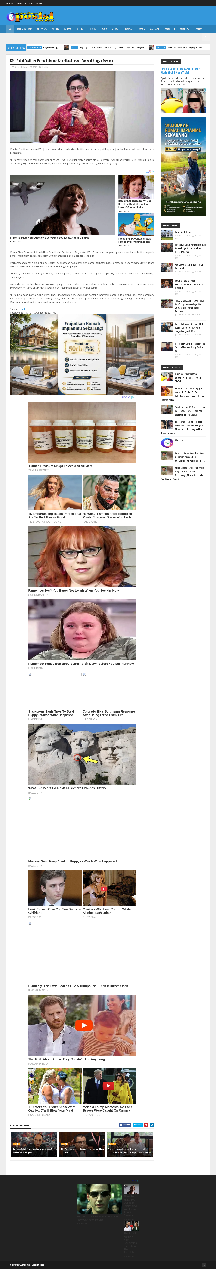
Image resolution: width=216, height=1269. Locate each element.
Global (116, 29)
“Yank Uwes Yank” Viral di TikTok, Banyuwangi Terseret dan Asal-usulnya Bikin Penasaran (190, 410)
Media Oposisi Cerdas (35, 1264)
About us (9, 3)
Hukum (80, 29)
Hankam (68, 29)
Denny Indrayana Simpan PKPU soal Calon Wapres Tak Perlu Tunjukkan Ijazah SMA (189, 327)
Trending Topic (24, 29)
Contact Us (29, 3)
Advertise (39, 3)
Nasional (129, 29)
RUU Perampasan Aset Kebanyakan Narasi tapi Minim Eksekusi (82, 1150)
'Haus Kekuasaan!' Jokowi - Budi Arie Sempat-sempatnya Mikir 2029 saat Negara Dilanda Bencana (129, 1150)
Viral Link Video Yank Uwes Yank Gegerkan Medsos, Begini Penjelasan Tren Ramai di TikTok (190, 456)
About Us (179, 440)
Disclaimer (19, 3)
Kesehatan (170, 29)
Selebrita (185, 29)
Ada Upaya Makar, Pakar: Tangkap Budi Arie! (135, 47)
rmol (22, 309)
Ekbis (104, 29)
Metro (142, 29)
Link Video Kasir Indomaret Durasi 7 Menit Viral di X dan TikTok (180, 70)
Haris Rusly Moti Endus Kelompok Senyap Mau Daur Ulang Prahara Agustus (190, 347)
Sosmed (198, 29)
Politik (55, 29)
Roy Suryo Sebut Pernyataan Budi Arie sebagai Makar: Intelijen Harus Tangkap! (61, 47)
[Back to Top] (204, 1265)
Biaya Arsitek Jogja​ (184, 232)
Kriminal (92, 29)
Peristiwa (42, 29)
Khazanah (155, 29)
